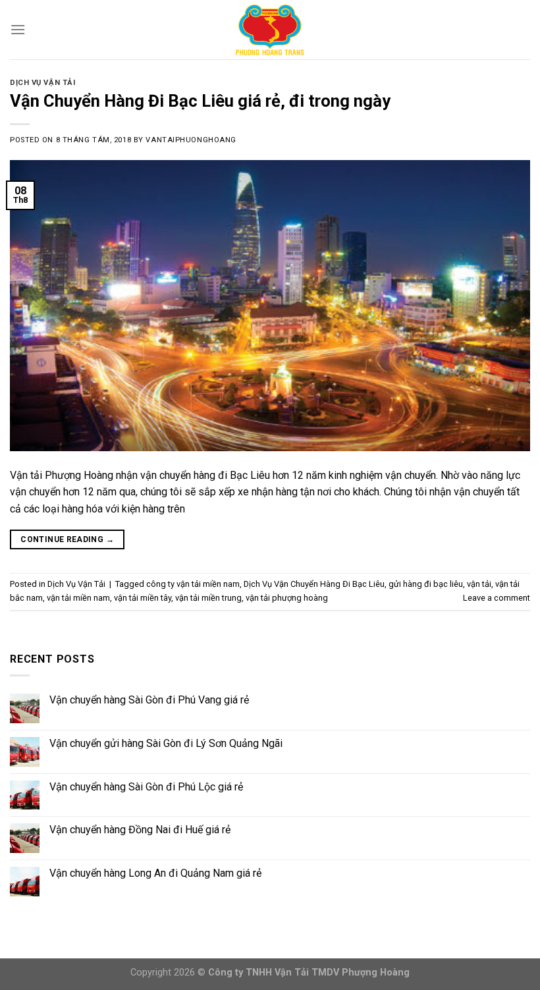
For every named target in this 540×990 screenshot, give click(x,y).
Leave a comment (496, 598)
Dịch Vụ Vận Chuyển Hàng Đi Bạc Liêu (314, 584)
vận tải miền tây (142, 598)
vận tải (479, 584)
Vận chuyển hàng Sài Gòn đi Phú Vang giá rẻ (149, 700)
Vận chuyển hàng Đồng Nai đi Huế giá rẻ (139, 829)
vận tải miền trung (208, 598)
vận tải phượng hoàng (287, 598)
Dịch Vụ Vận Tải (42, 82)
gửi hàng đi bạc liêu (426, 584)
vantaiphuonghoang (191, 140)
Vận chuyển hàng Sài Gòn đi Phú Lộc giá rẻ (146, 787)
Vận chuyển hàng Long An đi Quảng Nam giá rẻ (155, 873)
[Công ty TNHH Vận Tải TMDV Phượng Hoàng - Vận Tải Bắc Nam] (270, 29)
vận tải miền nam (78, 598)
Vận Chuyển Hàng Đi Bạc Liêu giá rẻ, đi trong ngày (200, 101)
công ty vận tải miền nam (193, 584)
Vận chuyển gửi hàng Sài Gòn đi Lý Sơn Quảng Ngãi (166, 743)
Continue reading (67, 539)
